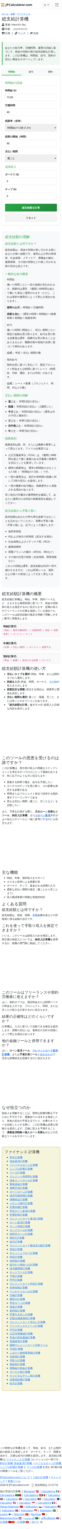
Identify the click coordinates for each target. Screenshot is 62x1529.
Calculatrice (45, 1503)
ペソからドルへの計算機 (24, 1291)
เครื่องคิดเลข (48, 1518)
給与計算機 (16, 1241)
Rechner (36, 1514)
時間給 (11, 71)
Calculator (54, 1495)
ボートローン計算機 (21, 1192)
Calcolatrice (48, 1491)
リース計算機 (17, 1172)
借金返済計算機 (19, 1161)
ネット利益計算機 (20, 1226)
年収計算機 (16, 1257)
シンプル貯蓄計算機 (21, 1169)
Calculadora (7, 1495)
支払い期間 (11, 151)
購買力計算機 (17, 1299)
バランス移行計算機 (21, 1203)
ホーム (5, 13)
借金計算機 (16, 1306)
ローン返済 (44, 815)
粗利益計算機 (17, 1310)
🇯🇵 (45, 4)
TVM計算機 (16, 1349)
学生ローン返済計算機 (22, 1211)
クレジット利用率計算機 (24, 1176)
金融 (12, 13)
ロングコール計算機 (21, 1230)
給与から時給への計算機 (24, 1264)
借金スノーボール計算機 (24, 1180)
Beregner (29, 1491)
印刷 (7, 29)
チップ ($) (10, 189)
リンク (21, 33)
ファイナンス (23, 13)
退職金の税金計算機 (21, 1368)
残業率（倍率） (14, 121)
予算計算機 (16, 1276)
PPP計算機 (16, 1280)
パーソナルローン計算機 (24, 1165)
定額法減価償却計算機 (22, 1318)
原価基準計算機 (19, 1341)
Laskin (4, 1514)
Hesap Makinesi (9, 1506)
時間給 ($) (10, 90)
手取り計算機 (17, 1360)
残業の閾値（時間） (16, 136)
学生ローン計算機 (20, 1303)
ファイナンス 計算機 (18, 1459)
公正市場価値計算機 (21, 1333)
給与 (31, 71)
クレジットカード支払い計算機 (27, 1322)
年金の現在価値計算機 (22, 1337)
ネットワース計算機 (21, 1272)
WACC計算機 (17, 1238)
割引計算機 (16, 1157)
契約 (50, 71)
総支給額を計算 (31, 207)
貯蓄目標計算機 (19, 1207)
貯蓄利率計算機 (19, 1215)
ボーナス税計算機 (20, 1372)
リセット (31, 218)
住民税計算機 (17, 1356)
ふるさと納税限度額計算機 (25, 1352)
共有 (35, 33)
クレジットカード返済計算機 (26, 1218)
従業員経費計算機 (20, 1379)
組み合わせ (46, 1054)
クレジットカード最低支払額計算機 (30, 1245)
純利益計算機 (17, 1261)
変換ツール (14, 1481)
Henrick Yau (18, 24)
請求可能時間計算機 (21, 1195)
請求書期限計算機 (20, 1268)
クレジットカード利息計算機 (26, 1284)
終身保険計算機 (19, 1287)
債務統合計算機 (19, 1199)
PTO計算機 (16, 1329)
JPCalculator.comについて (15, 1477)
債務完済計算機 (19, 1188)
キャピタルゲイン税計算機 (25, 1375)
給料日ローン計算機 (21, 1234)
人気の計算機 (40, 1477)
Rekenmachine (9, 1518)
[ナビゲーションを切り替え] (56, 5)
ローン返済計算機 (20, 1222)
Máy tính (19, 1514)
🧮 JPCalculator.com (16, 5)
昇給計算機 (16, 1249)
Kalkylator (46, 1510)
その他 (53, 681)
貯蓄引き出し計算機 (21, 1314)
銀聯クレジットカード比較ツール (29, 1345)
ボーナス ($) (12, 174)
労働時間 (10, 105)
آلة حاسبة (29, 1518)
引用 (7, 33)
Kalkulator (32, 1506)
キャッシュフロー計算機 (24, 1253)
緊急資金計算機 (19, 1184)
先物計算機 (16, 1295)
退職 (35, 915)
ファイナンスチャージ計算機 (26, 1326)
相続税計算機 (17, 1364)
